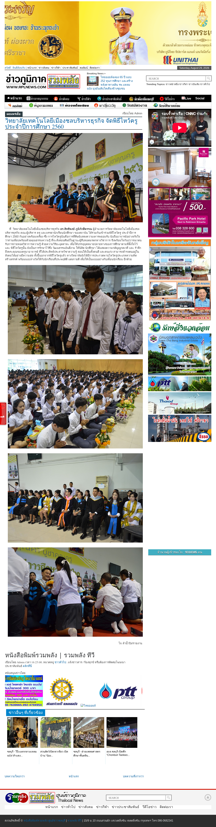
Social (199, 98)
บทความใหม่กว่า (15, 776)
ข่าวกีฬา (56, 67)
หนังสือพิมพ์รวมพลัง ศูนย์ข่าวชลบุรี (44, 820)
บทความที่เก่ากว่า (133, 776)
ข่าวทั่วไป (205, 84)
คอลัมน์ (84, 67)
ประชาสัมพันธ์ (70, 67)
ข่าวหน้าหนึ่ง (172, 84)
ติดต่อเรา (95, 67)
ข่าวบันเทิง (194, 84)
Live (188, 98)
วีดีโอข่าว (149, 807)
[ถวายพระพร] (108, 63)
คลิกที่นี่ (27, 666)
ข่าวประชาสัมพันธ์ (125, 807)
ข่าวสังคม (44, 67)
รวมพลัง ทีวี (74, 820)
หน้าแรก (32, 67)
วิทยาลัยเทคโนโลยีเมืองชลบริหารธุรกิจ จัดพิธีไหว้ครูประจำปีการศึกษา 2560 (71, 123)
